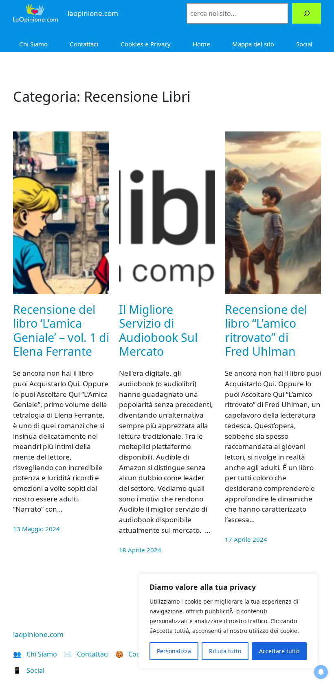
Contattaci (84, 44)
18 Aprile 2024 (140, 550)
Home (201, 44)
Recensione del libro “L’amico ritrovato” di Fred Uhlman (266, 330)
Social (304, 44)
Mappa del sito (253, 44)
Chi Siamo (33, 44)
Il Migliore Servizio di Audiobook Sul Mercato (158, 330)
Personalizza (174, 651)
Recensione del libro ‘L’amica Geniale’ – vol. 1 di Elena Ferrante (61, 330)
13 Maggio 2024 (36, 529)
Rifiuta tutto (225, 651)
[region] (228, 621)
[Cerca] (306, 13)
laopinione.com (38, 634)
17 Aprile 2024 (246, 539)
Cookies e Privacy (146, 44)
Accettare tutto (279, 651)
